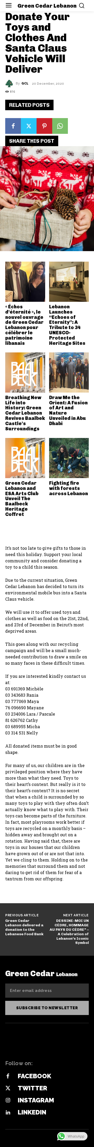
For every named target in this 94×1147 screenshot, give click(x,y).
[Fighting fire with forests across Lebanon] (69, 458)
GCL (24, 83)
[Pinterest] (44, 126)
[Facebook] (13, 126)
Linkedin (32, 1112)
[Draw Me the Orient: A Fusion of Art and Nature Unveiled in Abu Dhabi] (69, 372)
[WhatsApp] (60, 126)
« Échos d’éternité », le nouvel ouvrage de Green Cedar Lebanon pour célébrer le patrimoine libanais (24, 325)
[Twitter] (29, 126)
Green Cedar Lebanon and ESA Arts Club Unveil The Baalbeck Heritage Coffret (21, 498)
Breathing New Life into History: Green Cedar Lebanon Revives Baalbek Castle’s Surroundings (25, 413)
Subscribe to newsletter (47, 1008)
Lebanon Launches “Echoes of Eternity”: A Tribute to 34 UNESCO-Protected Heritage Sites (67, 325)
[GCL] (10, 83)
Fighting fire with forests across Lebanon (68, 488)
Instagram (36, 1100)
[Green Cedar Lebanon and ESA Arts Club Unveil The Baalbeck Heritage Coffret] (25, 458)
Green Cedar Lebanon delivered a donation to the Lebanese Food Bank (24, 927)
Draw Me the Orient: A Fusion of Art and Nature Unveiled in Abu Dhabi (68, 410)
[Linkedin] (8, 1112)
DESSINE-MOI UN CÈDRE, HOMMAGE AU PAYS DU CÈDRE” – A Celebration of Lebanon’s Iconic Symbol (69, 931)
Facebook (34, 1076)
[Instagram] (8, 1100)
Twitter (32, 1088)
